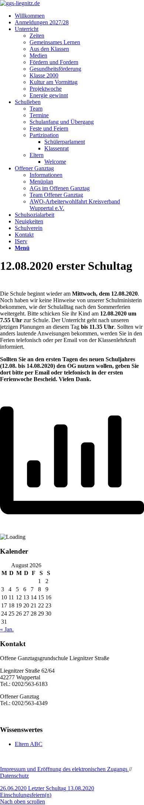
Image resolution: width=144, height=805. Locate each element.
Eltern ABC (28, 744)
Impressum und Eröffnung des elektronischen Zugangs (64, 769)
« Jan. (7, 629)
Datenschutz (14, 776)
